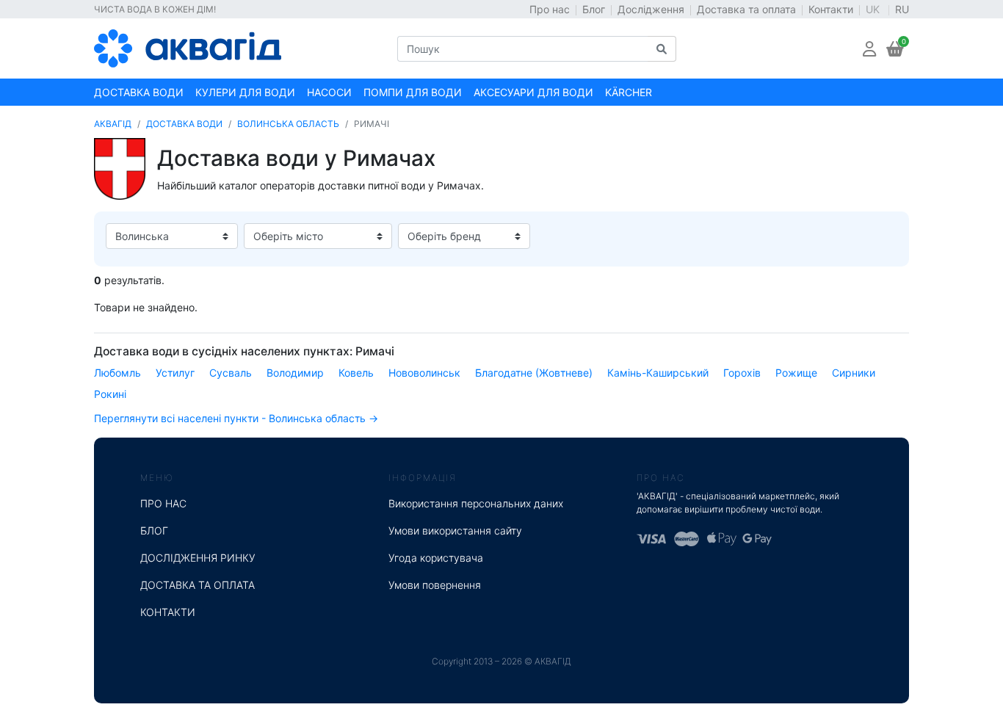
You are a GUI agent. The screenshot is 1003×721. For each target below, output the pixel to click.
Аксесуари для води (533, 92)
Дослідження (651, 9)
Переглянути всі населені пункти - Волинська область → (236, 418)
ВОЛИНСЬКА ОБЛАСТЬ (288, 123)
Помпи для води (412, 92)
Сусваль (230, 372)
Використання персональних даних (475, 503)
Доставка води (139, 92)
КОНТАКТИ (167, 612)
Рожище (796, 372)
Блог (593, 9)
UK (874, 9)
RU (902, 9)
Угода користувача (435, 557)
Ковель (356, 372)
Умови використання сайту (455, 530)
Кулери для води (245, 92)
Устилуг (175, 372)
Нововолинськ (424, 372)
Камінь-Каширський (658, 372)
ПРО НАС (163, 503)
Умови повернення (434, 585)
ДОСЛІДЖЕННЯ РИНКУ (198, 557)
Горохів (742, 372)
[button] (869, 49)
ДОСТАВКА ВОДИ (184, 123)
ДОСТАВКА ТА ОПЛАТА (197, 585)
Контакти (830, 9)
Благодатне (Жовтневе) (534, 372)
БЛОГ (154, 530)
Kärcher (628, 92)
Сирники (853, 372)
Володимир (295, 372)
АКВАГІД (112, 123)
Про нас (549, 9)
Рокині (110, 394)
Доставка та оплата (746, 9)
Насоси (329, 92)
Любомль (117, 372)
